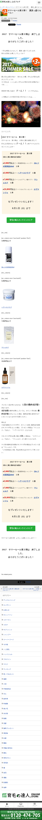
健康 (5, 679)
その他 (6, 644)
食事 (5, 787)
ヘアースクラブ (24, 173)
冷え (5, 694)
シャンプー (7, 634)
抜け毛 (6, 708)
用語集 (6, 733)
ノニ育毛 (6, 649)
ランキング (7, 669)
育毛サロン (7, 758)
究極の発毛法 (8, 748)
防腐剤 (6, 782)
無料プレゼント (9, 728)
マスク (6, 664)
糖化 (5, 753)
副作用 (6, 699)
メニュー (39, 3)
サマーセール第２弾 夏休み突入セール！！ (11, 589)
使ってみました (9, 674)
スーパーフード (9, 639)
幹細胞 (6, 703)
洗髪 (5, 723)
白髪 (5, 738)
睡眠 (5, 743)
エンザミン (7, 605)
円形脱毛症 (7, 689)
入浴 (5, 684)
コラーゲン (7, 620)
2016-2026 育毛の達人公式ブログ (20, 808)
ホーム (7, 806)
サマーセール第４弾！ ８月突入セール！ (31, 589)
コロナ (6, 625)
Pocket (19, 24)
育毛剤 (6, 763)
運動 (5, 777)
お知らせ (6, 610)
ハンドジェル (8, 654)
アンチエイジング (9, 600)
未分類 (6, 713)
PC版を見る (21, 806)
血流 (5, 772)
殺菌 (5, 718)
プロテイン (7, 659)
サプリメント (8, 630)
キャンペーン (8, 615)
